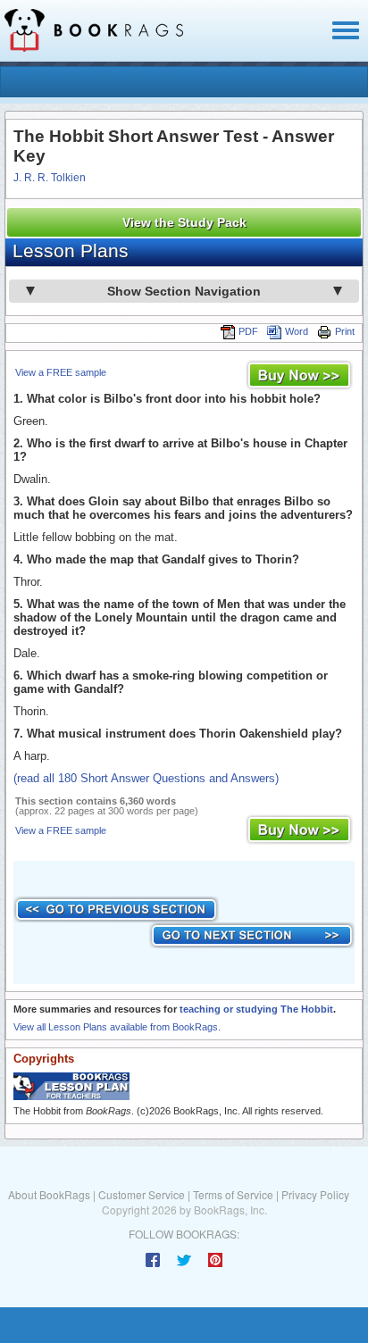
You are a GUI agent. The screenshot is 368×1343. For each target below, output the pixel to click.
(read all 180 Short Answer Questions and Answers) (146, 778)
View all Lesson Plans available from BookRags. (117, 1027)
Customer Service (141, 1194)
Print (345, 331)
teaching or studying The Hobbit (256, 1009)
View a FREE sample (60, 372)
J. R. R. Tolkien (49, 177)
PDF (248, 331)
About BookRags (49, 1194)
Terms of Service (233, 1194)
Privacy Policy (315, 1194)
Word (296, 331)
